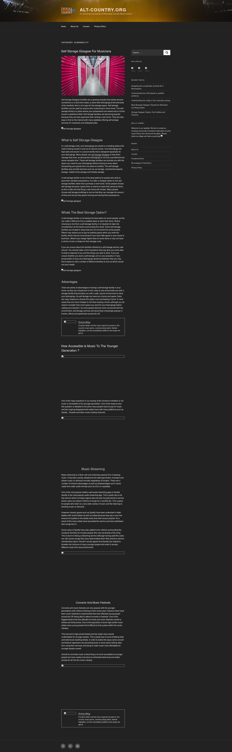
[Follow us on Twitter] (140, 69)
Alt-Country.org (103, 9)
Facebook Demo (137, 158)
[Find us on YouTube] (147, 69)
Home (63, 26)
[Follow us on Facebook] (133, 69)
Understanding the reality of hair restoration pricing (150, 100)
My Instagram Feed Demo (141, 163)
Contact (86, 26)
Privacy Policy (100, 26)
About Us (74, 26)
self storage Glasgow (100, 154)
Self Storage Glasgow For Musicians (86, 51)
